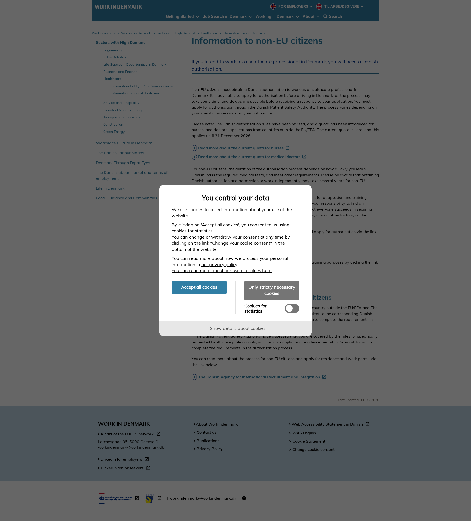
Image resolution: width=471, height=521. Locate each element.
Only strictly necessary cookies (272, 290)
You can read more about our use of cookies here (222, 270)
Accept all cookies (199, 287)
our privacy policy (219, 264)
